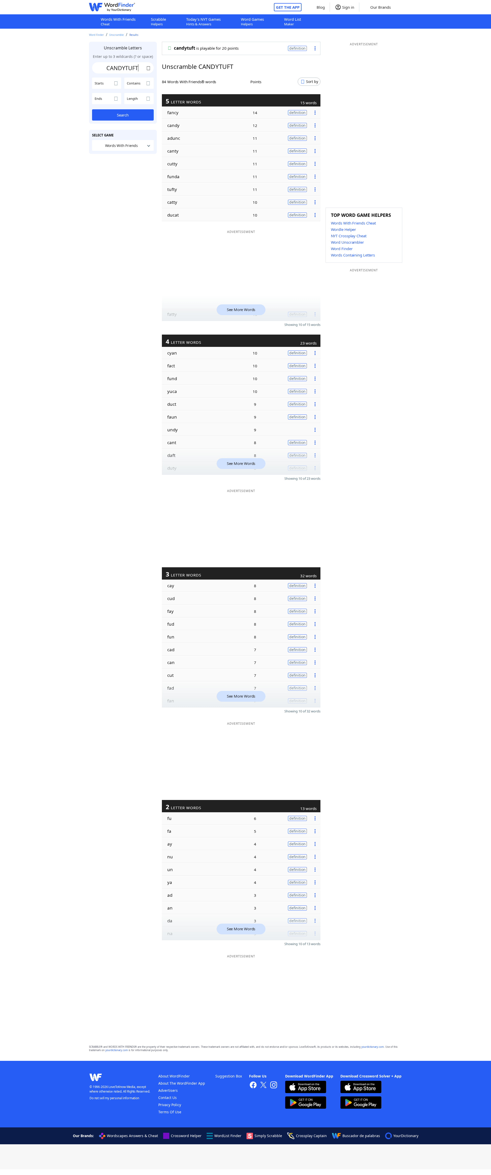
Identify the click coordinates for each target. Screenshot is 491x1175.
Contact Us (167, 1097)
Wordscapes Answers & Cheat (132, 1135)
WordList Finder (227, 1135)
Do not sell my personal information (114, 1098)
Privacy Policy (169, 1104)
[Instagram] (274, 1085)
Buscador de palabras (361, 1135)
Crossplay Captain (311, 1135)
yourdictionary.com (372, 1047)
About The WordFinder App (181, 1083)
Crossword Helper (186, 1135)
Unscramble (116, 34)
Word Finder (96, 34)
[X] (263, 1085)
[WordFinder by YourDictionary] (112, 7)
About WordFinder (174, 1076)
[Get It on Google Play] (305, 1103)
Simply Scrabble (268, 1135)
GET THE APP (287, 7)
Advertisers (168, 1090)
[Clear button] (148, 67)
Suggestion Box (228, 1076)
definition (297, 48)
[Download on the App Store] (305, 1087)
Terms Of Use (169, 1111)
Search (123, 115)
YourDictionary (405, 1135)
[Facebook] (253, 1085)
